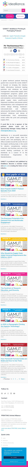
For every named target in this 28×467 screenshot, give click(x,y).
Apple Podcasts (14, 36)
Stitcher (20, 38)
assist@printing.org (6, 410)
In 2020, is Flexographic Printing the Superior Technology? (13, 325)
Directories (5, 440)
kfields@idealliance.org (8, 131)
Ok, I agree (14, 457)
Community (5, 445)
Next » (23, 379)
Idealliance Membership (8, 442)
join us (6, 166)
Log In (4, 438)
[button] (2, 16)
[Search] (23, 10)
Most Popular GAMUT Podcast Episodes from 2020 (12, 190)
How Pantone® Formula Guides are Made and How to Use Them (14, 360)
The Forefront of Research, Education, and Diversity (11, 289)
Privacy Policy (14, 461)
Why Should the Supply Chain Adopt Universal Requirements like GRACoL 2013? (13, 255)
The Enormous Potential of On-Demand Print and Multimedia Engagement (12, 220)
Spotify (14, 38)
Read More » (3, 199)
